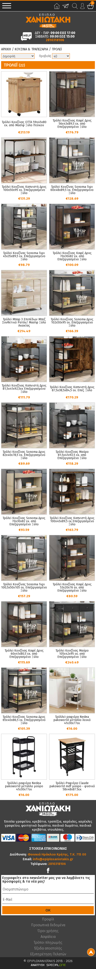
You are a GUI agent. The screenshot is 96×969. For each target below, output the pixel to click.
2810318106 (55, 40)
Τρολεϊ (57, 49)
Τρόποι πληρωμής (48, 942)
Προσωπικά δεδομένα (48, 925)
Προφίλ (48, 919)
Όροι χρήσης (48, 931)
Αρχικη (6, 49)
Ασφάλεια (48, 937)
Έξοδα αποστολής (48, 948)
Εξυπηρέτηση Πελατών (48, 954)
